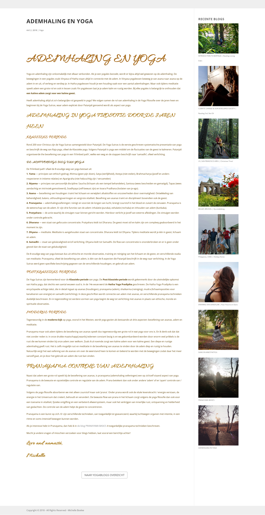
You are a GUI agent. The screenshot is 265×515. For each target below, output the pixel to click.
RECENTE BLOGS (211, 19)
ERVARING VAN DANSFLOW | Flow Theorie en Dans (218, 304)
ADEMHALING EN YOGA (207, 448)
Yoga (41, 30)
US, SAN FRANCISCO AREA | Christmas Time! (215, 161)
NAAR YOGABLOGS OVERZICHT (104, 475)
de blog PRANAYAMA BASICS (91, 425)
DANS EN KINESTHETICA (207, 352)
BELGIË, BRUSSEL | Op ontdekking (211, 209)
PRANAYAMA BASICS (206, 400)
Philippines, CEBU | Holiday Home (211, 257)
